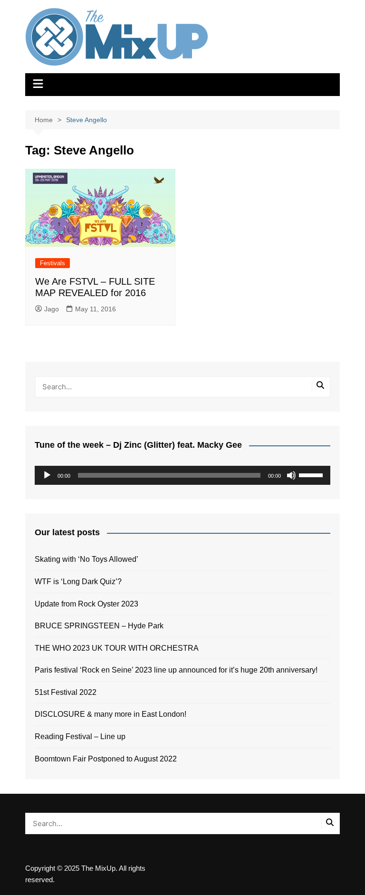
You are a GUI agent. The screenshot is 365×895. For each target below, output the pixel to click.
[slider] (312, 474)
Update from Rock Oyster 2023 (86, 604)
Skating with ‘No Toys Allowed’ (86, 559)
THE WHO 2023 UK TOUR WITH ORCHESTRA (117, 648)
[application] (182, 475)
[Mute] (291, 475)
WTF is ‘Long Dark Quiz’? (78, 581)
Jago (51, 309)
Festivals (52, 263)
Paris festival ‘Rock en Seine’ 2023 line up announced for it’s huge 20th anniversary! (176, 670)
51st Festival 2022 (65, 692)
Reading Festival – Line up (80, 736)
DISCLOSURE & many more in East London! (110, 714)
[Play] (47, 475)
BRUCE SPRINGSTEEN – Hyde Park (101, 626)
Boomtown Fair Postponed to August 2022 (106, 759)
